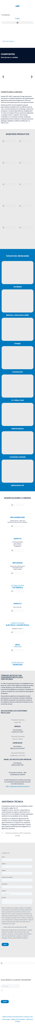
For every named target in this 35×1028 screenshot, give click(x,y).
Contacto (6, 15)
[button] (17, 22)
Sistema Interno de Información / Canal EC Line (17, 1017)
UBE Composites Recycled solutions (17, 786)
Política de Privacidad (18, 1019)
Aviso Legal (6, 1019)
